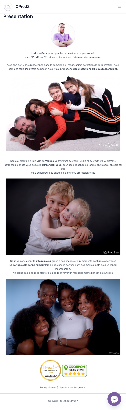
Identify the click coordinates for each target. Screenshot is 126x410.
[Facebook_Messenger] (114, 399)
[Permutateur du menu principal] (119, 6)
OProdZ (23, 6)
